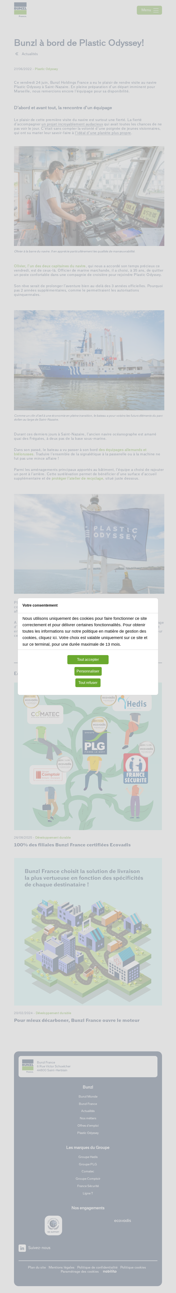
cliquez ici (48, 637)
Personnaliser (88, 671)
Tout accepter (88, 659)
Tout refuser (87, 683)
